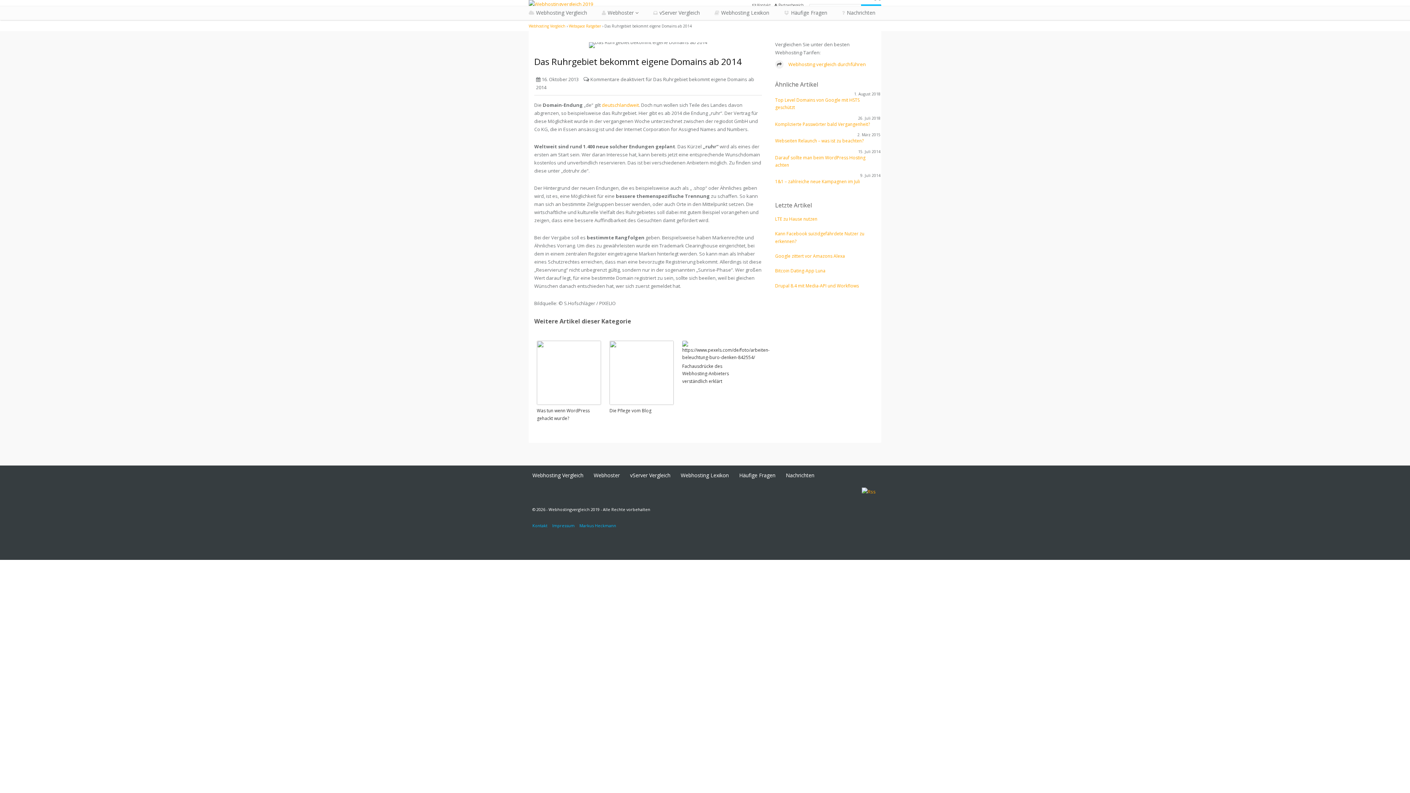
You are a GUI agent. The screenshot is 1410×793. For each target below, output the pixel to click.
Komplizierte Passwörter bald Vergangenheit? (822, 124)
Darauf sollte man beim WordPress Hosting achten (820, 161)
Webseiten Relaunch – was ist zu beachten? (819, 141)
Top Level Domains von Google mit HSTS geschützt (817, 104)
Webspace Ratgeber (585, 26)
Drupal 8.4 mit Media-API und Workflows (817, 286)
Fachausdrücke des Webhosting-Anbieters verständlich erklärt (705, 373)
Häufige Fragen (809, 12)
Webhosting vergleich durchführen (826, 64)
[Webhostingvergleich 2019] (561, 4)
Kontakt (763, 5)
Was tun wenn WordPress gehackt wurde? (563, 414)
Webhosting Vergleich (561, 12)
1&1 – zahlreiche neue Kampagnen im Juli (817, 181)
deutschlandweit (620, 105)
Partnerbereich (790, 5)
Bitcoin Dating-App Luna (800, 271)
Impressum (563, 525)
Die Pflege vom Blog (630, 411)
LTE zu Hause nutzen (796, 219)
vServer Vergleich (679, 12)
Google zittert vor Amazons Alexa (810, 256)
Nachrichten (861, 12)
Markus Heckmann (597, 525)
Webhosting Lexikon (745, 12)
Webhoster (621, 12)
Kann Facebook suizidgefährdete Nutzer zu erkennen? (819, 237)
